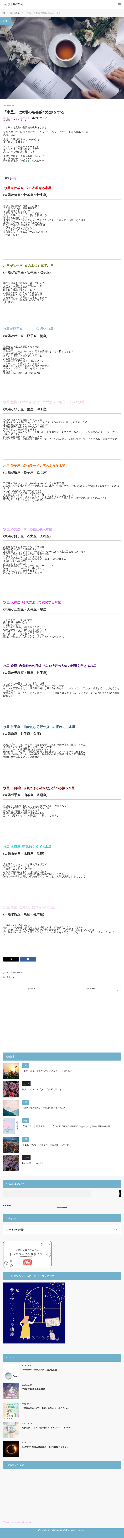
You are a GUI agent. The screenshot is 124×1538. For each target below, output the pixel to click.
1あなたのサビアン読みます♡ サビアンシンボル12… (47, 1427)
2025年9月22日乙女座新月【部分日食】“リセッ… (45, 1447)
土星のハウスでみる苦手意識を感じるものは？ (44, 1108)
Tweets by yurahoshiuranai (17, 1522)
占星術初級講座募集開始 (33, 1389)
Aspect (26, 1084)
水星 (13, 977)
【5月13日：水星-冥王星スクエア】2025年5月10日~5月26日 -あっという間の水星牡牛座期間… (67, 1126)
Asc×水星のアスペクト (33, 1163)
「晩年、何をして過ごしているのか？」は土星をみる (47, 1071)
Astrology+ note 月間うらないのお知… (40, 1370)
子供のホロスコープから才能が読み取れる (42, 1089)
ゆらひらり (18, 972)
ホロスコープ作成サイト (16, 117)
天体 (5, 21)
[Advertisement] (62, 1020)
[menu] (119, 4)
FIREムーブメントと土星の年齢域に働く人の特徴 (45, 1145)
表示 (13, 178)
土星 (25, 1065)
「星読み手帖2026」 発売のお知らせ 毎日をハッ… (46, 1408)
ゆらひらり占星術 (12, 4)
